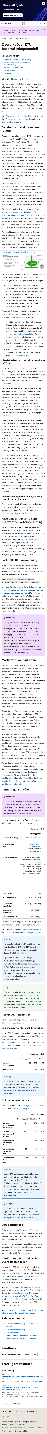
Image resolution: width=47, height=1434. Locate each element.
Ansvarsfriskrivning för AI (11, 1422)
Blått (10, 38)
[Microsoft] (23, 23)
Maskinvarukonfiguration (12, 70)
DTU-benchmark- (12, 720)
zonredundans (35, 851)
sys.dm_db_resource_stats (32, 539)
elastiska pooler (11, 781)
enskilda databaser (34, 778)
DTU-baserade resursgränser (18, 1330)
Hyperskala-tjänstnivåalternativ (18, 1299)
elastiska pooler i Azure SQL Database (17, 513)
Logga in (42, 23)
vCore (21, 763)
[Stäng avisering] (43, 3)
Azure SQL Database (21, 79)
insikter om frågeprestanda (15, 317)
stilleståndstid (7, 163)
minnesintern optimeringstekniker (20, 334)
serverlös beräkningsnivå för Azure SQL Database (22, 1296)
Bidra (12, 1425)
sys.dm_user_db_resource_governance (20, 998)
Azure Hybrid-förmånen (24, 1290)
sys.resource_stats (9, 548)
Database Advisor (23, 355)
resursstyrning (28, 992)
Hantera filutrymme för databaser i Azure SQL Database (21, 1090)
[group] (23, 875)
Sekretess (20, 1425)
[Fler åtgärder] (43, 38)
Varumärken (6, 1431)
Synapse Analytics (21, 38)
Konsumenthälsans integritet (12, 1428)
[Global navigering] (2, 24)
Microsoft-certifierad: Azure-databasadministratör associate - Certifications (21, 1388)
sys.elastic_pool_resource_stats (15, 593)
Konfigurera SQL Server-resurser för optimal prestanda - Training (23, 1377)
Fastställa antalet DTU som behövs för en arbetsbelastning (18, 64)
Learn (4, 38)
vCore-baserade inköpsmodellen (18, 119)
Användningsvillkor (34, 1428)
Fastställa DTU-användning (13, 67)
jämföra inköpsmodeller (11, 122)
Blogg (4, 1425)
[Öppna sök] (36, 24)
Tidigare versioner (30, 1422)
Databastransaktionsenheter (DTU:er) (17, 60)
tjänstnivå (29, 186)
